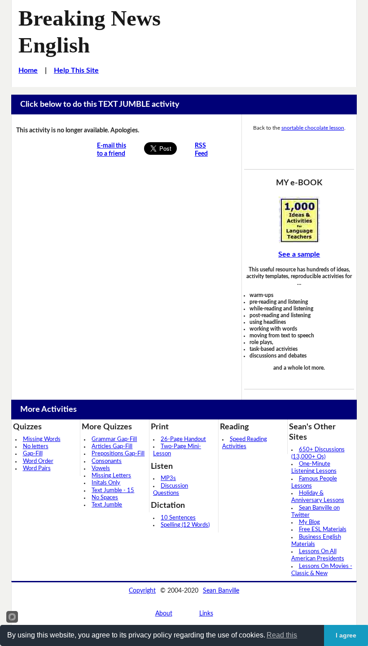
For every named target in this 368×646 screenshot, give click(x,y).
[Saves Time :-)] (299, 219)
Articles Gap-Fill (112, 447)
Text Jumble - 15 (113, 490)
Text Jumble (107, 505)
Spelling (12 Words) (185, 525)
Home (28, 70)
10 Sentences (178, 518)
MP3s (168, 478)
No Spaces (105, 498)
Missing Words (42, 439)
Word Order (38, 461)
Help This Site (76, 70)
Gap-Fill (33, 454)
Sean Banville (221, 591)
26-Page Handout (183, 439)
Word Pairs (37, 468)
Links (206, 614)
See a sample (299, 254)
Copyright (142, 591)
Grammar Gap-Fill (114, 439)
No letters (35, 447)
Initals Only (106, 483)
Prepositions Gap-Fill (118, 454)
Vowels (101, 468)
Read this (282, 635)
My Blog (309, 522)
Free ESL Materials (322, 530)
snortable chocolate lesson (312, 128)
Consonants (107, 461)
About (163, 614)
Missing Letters (111, 476)
